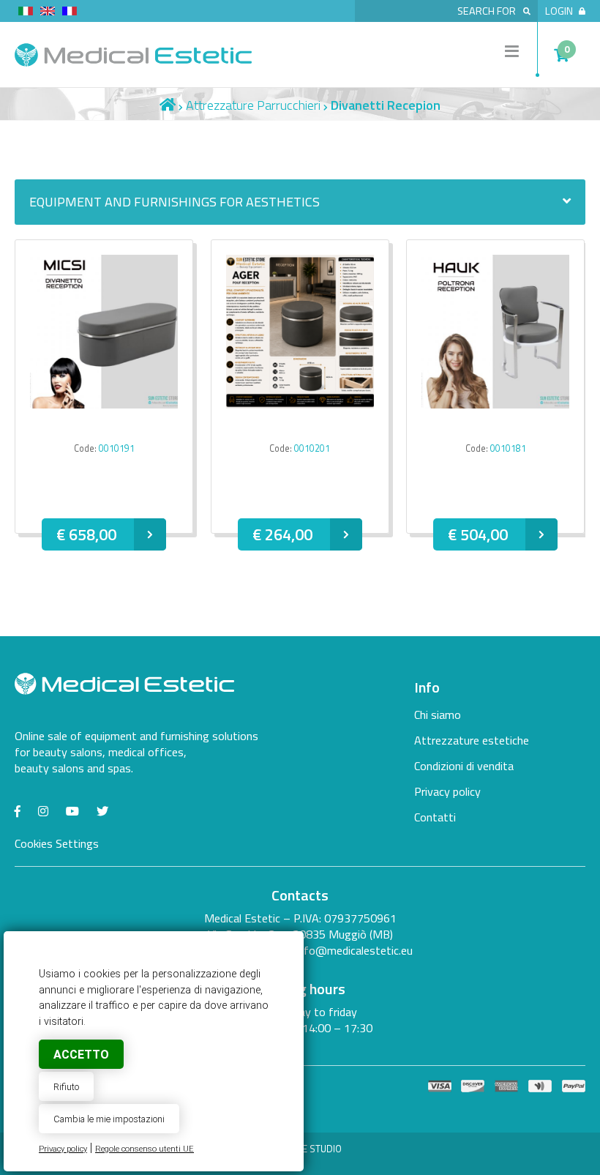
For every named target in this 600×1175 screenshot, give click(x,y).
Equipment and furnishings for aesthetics (174, 202)
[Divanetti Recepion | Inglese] (47, 13)
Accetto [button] (81, 1055)
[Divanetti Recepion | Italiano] (25, 13)
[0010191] (104, 404)
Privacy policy (63, 1149)
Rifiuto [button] (66, 1086)
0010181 (508, 448)
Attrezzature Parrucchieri (253, 105)
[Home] (168, 105)
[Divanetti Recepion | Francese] (69, 13)
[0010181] (495, 404)
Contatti (435, 817)
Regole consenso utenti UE (144, 1149)
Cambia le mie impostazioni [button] (109, 1119)
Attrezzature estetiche (471, 740)
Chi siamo (437, 714)
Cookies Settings (57, 843)
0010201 (312, 448)
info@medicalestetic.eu (354, 950)
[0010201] (300, 404)
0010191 (117, 448)
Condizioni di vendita (464, 766)
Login (559, 11)
